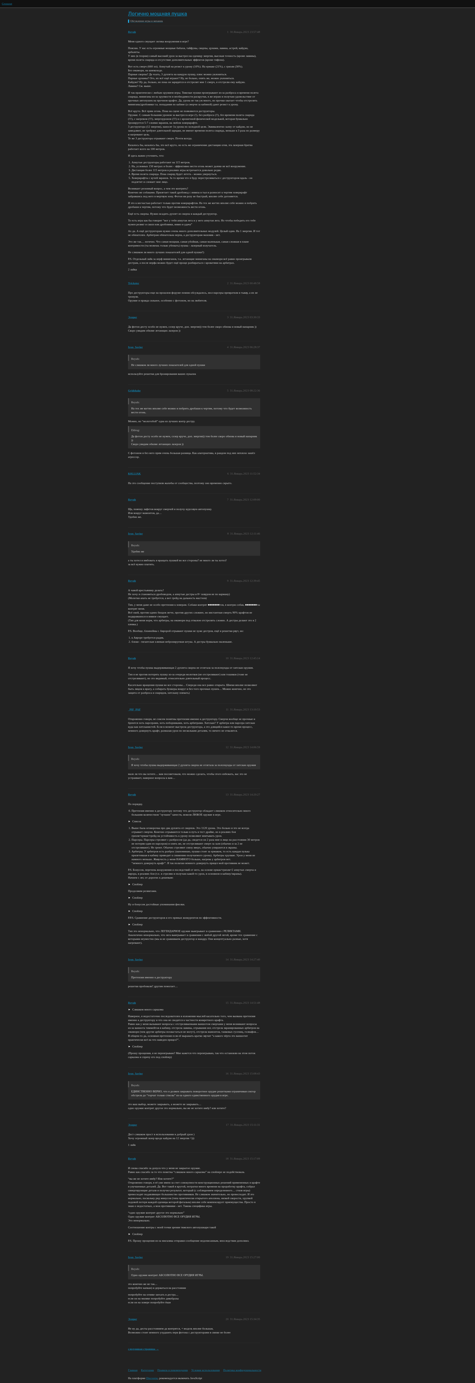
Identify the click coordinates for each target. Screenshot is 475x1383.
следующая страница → (143, 1349)
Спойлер (137, 884)
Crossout (7, 3)
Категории (147, 1370)
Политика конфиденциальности (242, 1370)
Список (136, 821)
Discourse (152, 1378)
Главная (132, 1370)
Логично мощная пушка (157, 14)
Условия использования (205, 1370)
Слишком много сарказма (147, 1009)
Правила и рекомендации (172, 1370)
